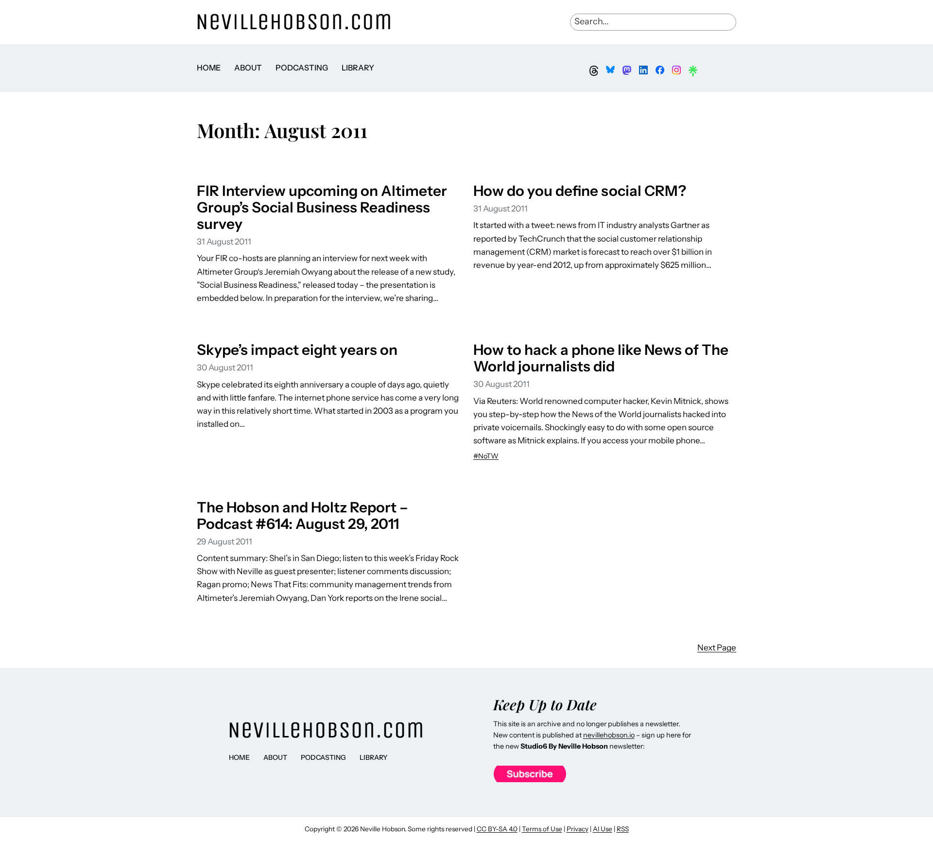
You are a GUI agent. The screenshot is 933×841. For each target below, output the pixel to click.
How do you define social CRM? (579, 190)
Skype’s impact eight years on (297, 349)
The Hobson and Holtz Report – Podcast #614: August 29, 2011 (302, 515)
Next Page (716, 647)
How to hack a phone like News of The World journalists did (600, 357)
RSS (623, 829)
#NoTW (486, 456)
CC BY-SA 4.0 (497, 829)
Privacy (577, 829)
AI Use (602, 829)
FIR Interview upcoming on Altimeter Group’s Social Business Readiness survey (322, 207)
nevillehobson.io (609, 735)
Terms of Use (542, 829)
